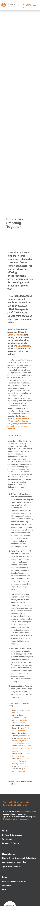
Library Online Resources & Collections (19, 858)
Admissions (7, 839)
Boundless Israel (25, 736)
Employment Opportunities (14, 862)
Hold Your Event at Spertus (14, 881)
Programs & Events (10, 843)
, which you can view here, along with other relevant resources (19, 424)
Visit (4, 889)
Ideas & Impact (8, 854)
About (4, 831)
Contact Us (7, 885)
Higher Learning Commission (15, 819)
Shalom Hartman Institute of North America (22, 748)
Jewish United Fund (27, 811)
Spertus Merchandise (11, 866)
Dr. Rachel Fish (23, 346)
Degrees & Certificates (12, 835)
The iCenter (26, 759)
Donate (5, 877)
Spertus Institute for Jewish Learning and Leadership (21, 740)
